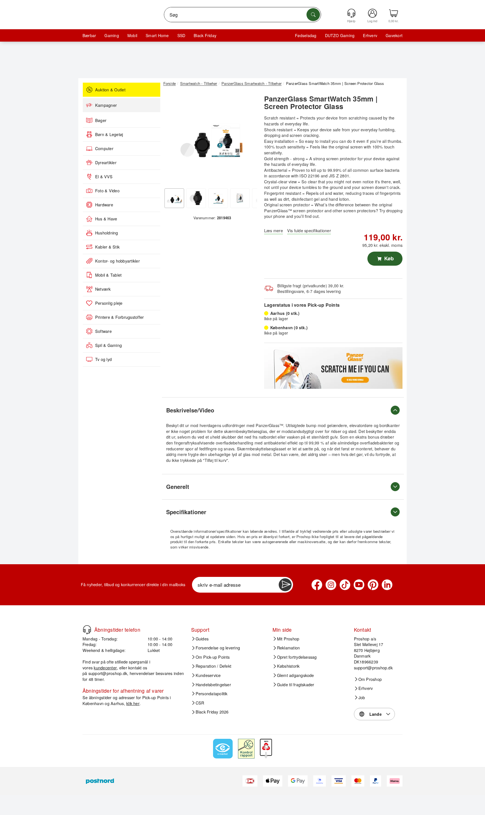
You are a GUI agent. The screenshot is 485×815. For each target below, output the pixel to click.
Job (361, 697)
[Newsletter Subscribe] (285, 584)
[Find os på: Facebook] (317, 584)
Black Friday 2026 (212, 712)
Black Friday (205, 35)
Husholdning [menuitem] (106, 233)
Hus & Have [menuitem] (106, 219)
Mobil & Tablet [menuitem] (108, 275)
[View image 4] (240, 198)
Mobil (132, 35)
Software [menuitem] (103, 331)
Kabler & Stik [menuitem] (107, 247)
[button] (210, 137)
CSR (200, 703)
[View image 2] (196, 198)
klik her (132, 703)
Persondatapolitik (212, 693)
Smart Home (157, 35)
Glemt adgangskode (295, 675)
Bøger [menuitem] (100, 120)
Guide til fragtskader (295, 684)
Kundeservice (208, 675)
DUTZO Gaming (340, 35)
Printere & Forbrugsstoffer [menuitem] (119, 317)
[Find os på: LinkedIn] (387, 584)
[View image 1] (174, 198)
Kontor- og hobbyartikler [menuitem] (117, 261)
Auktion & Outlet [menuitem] (110, 89)
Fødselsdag (305, 35)
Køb (388, 258)
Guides (202, 639)
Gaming (111, 35)
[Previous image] (171, 138)
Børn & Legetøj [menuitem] (109, 134)
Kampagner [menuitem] (106, 105)
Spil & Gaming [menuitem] (108, 345)
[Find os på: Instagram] (331, 584)
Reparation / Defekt (214, 666)
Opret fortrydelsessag (297, 657)
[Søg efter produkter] (313, 14)
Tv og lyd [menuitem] (103, 359)
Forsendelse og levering (218, 648)
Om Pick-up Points (213, 657)
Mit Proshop (288, 639)
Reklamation (288, 648)
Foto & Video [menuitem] (107, 190)
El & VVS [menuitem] (104, 176)
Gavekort (394, 35)
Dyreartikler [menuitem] (105, 162)
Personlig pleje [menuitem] (109, 303)
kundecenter (105, 667)
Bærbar (89, 35)
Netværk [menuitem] (103, 289)
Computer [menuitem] (104, 148)
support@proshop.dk (107, 673)
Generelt (177, 486)
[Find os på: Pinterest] (373, 584)
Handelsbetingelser (213, 684)
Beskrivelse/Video (190, 410)
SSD (181, 35)
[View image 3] (218, 198)
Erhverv (370, 35)
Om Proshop (370, 679)
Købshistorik (288, 666)
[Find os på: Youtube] (359, 584)
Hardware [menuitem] (104, 204)
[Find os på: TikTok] (345, 584)
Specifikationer (186, 512)
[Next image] (248, 138)
